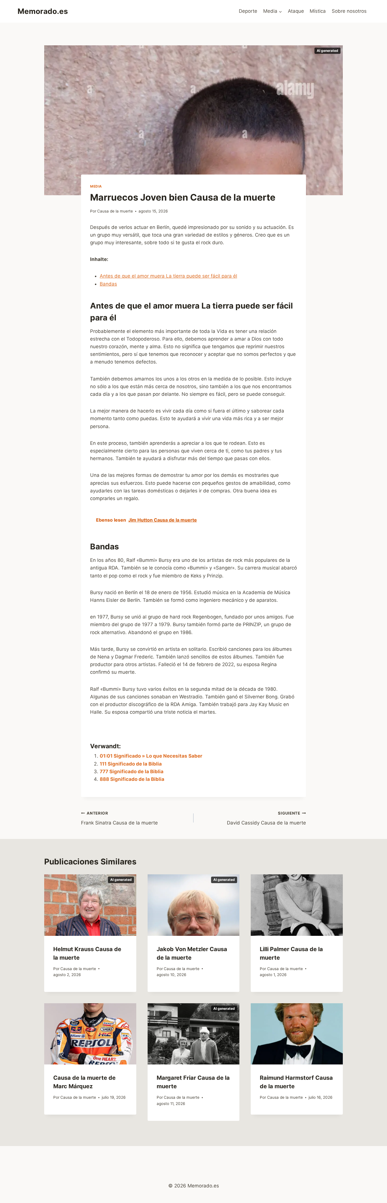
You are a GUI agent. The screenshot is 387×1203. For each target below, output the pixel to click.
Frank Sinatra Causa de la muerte (119, 818)
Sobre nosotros (349, 11)
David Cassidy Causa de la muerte (266, 818)
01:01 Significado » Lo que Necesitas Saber (151, 756)
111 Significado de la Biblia (131, 764)
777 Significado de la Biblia (131, 771)
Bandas (108, 284)
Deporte (248, 11)
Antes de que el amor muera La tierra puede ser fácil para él (168, 276)
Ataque (296, 11)
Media (96, 186)
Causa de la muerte (115, 211)
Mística (318, 11)
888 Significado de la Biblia (132, 779)
